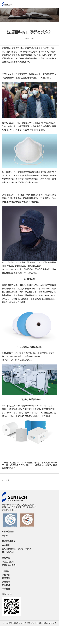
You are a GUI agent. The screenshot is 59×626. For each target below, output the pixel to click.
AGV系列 (6, 545)
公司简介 (6, 571)
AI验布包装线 (8, 531)
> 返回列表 (4, 480)
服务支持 (6, 582)
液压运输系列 (8, 562)
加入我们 (6, 585)
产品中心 (6, 575)
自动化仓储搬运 (9, 541)
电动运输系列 (8, 552)
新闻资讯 (6, 578)
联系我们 (6, 588)
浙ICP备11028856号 (47, 623)
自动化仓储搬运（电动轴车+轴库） (17, 549)
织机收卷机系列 (9, 565)
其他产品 (6, 557)
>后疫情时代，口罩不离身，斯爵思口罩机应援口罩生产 (33, 462)
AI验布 (5, 536)
